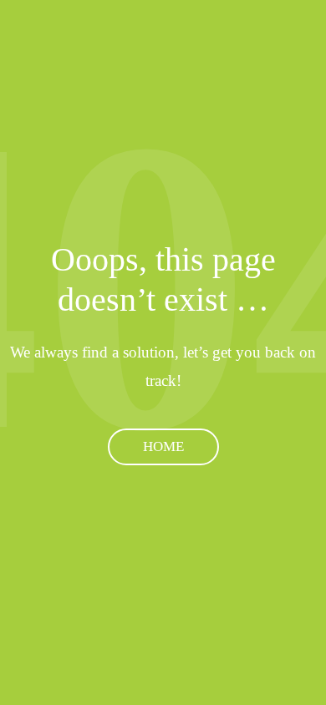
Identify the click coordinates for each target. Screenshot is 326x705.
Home (163, 446)
